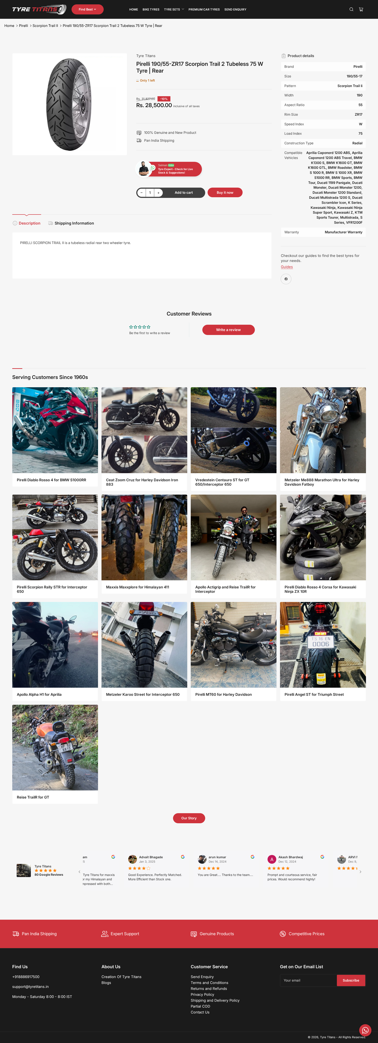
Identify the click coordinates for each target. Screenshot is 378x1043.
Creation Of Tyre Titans (122, 977)
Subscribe (351, 980)
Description (29, 223)
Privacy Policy (202, 994)
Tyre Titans (146, 56)
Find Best (86, 9)
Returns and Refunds (209, 988)
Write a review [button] (228, 330)
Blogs (106, 982)
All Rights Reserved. (352, 1037)
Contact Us (200, 1012)
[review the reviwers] (138, 857)
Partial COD (200, 1006)
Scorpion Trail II (45, 25)
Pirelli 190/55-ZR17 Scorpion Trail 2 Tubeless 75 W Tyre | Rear (112, 25)
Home (133, 9)
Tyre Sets (172, 9)
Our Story (189, 818)
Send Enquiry (235, 9)
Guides (287, 267)
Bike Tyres (151, 9)
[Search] (351, 9)
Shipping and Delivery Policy (215, 1000)
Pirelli (23, 25)
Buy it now (225, 192)
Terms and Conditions (209, 982)
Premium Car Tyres (204, 9)
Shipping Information (74, 223)
